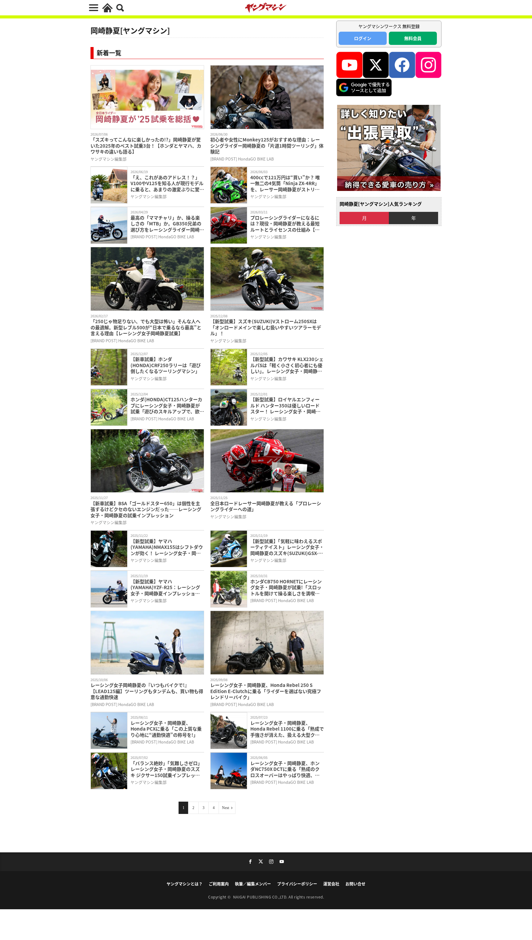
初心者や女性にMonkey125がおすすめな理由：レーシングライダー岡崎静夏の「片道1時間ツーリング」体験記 (267, 146)
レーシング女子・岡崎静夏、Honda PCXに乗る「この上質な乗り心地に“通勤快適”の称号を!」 (166, 729)
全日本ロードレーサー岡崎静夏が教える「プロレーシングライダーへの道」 (265, 506)
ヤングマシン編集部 (109, 159)
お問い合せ (355, 883)
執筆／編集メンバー (253, 883)
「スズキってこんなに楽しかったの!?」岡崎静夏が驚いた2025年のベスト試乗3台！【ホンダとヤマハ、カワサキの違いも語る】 (146, 146)
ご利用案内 (219, 883)
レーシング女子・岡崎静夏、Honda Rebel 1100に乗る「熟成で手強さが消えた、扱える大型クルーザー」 (287, 729)
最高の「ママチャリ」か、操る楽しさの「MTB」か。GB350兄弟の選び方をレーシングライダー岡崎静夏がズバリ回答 (167, 224)
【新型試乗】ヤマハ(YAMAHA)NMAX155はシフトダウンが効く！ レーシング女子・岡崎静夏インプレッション (167, 547)
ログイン (362, 38)
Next (225, 808)
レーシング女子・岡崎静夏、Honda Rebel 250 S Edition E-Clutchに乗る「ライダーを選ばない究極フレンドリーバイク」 (265, 691)
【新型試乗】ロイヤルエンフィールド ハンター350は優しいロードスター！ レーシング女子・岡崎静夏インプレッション (285, 405)
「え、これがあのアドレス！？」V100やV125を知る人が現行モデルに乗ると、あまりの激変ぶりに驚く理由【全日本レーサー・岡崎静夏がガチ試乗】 (167, 183)
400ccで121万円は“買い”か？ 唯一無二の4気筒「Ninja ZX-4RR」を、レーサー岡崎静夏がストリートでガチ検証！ (285, 183)
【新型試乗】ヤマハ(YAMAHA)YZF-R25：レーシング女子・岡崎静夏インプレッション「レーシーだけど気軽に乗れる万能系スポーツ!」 (165, 587)
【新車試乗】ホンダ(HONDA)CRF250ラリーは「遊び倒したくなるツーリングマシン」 (166, 365)
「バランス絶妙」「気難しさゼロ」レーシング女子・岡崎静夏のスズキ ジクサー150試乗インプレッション (166, 769)
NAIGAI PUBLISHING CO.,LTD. (261, 896)
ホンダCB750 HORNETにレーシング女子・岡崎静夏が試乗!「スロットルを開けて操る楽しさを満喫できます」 (286, 587)
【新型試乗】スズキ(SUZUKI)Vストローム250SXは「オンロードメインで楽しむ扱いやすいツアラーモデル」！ (265, 327)
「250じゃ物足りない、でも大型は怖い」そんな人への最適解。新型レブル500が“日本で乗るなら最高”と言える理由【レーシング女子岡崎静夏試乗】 (146, 327)
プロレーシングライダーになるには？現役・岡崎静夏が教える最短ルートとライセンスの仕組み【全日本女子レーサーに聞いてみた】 (285, 224)
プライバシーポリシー (297, 883)
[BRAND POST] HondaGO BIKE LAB (242, 159)
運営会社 (331, 883)
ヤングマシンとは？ (185, 883)
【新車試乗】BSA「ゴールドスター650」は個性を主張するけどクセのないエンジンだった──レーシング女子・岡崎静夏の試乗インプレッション (146, 509)
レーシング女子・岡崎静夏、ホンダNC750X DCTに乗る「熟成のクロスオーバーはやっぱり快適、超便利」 (285, 769)
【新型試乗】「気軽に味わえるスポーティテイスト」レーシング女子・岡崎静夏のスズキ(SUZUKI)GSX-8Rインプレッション (287, 547)
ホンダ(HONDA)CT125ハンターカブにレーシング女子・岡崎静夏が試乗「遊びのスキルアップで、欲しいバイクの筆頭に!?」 (167, 405)
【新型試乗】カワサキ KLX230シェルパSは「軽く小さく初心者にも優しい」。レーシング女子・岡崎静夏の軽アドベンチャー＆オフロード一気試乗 (287, 365)
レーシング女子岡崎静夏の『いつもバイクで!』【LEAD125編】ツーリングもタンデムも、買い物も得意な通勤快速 (147, 691)
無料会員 (412, 38)
